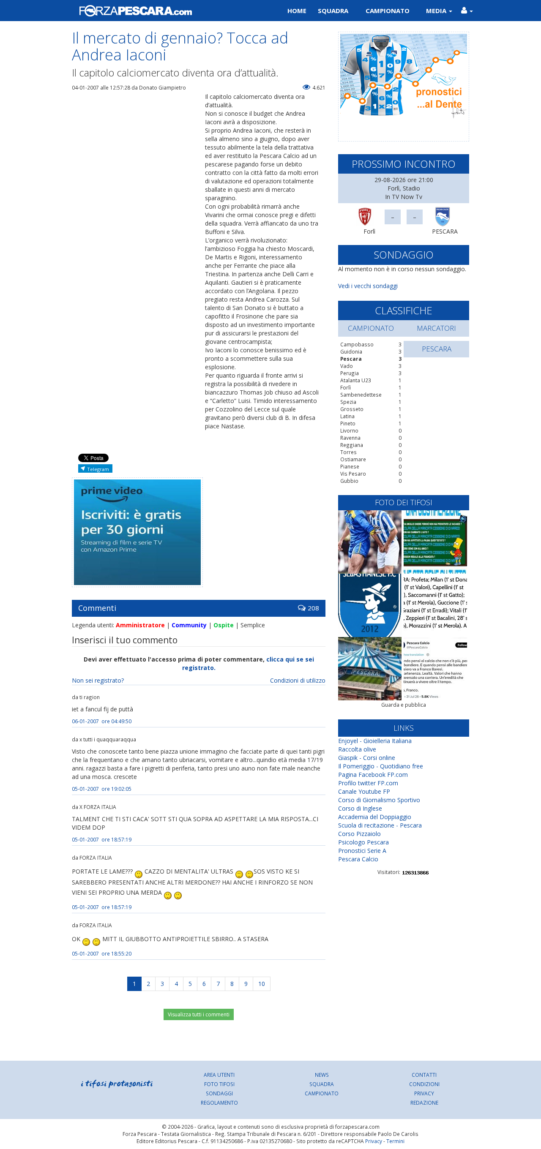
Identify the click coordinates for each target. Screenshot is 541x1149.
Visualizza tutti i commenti (199, 1014)
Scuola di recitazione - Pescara (380, 825)
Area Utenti (219, 1074)
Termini (395, 1141)
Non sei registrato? (98, 680)
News (322, 1074)
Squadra (333, 10)
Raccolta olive (357, 749)
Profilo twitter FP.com (368, 783)
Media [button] (437, 10)
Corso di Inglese (360, 808)
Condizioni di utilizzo (297, 680)
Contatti (424, 1074)
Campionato (388, 10)
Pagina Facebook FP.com (373, 775)
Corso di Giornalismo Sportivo (379, 800)
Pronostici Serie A (362, 851)
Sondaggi (219, 1093)
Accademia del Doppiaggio (374, 817)
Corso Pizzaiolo (359, 834)
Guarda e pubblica (403, 704)
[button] (466, 10)
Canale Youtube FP (364, 791)
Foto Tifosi (219, 1084)
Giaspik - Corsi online (366, 758)
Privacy (424, 1093)
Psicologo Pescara (363, 842)
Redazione (424, 1102)
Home (296, 10)
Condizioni (424, 1084)
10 (261, 984)
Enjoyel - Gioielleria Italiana (375, 741)
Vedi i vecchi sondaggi (368, 286)
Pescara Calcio (358, 859)
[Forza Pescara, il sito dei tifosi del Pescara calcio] (168, 10)
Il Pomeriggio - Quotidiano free (380, 766)
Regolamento (219, 1102)
